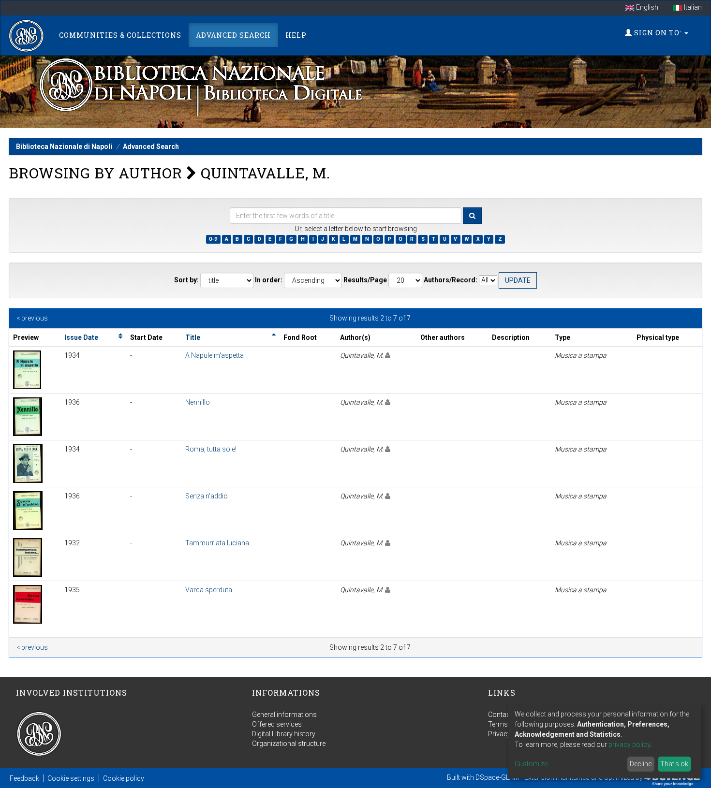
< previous (32, 318)
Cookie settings (70, 778)
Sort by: (186, 280)
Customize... (533, 764)
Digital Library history (283, 734)
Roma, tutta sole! (211, 449)
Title (192, 337)
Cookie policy (123, 778)
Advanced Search (233, 35)
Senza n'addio (206, 496)
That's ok (674, 764)
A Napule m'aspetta (214, 355)
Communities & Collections (120, 35)
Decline (641, 764)
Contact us (504, 714)
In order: (268, 280)
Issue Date (81, 337)
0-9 (213, 239)
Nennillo (197, 402)
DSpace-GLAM (497, 777)
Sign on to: (657, 32)
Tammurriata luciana (217, 543)
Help (296, 35)
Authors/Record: (450, 280)
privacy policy (629, 744)
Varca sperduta (208, 590)
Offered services (277, 724)
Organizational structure (289, 743)
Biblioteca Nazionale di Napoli (64, 146)
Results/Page (365, 280)
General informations (284, 714)
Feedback (24, 778)
